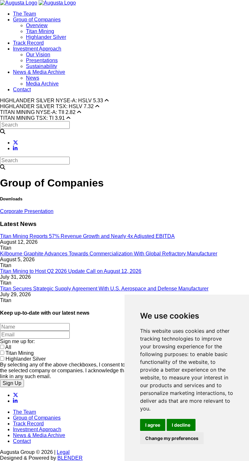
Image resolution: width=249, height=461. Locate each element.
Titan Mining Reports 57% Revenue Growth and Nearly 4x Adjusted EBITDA (87, 236)
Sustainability (41, 66)
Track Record (28, 43)
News (32, 78)
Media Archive (42, 83)
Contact (22, 89)
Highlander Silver (46, 37)
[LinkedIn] (15, 148)
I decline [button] (181, 425)
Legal (63, 452)
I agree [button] (152, 425)
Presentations (42, 60)
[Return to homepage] (18, 3)
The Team (24, 14)
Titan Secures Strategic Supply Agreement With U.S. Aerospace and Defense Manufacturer (104, 288)
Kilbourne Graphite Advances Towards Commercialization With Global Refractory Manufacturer (108, 253)
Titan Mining (40, 31)
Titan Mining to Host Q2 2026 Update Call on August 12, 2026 (70, 271)
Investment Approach (37, 48)
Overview (37, 25)
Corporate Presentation (26, 211)
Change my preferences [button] (171, 438)
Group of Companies (37, 19)
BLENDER (70, 458)
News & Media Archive (39, 72)
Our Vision (38, 54)
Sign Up (12, 383)
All (8, 347)
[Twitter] (15, 142)
